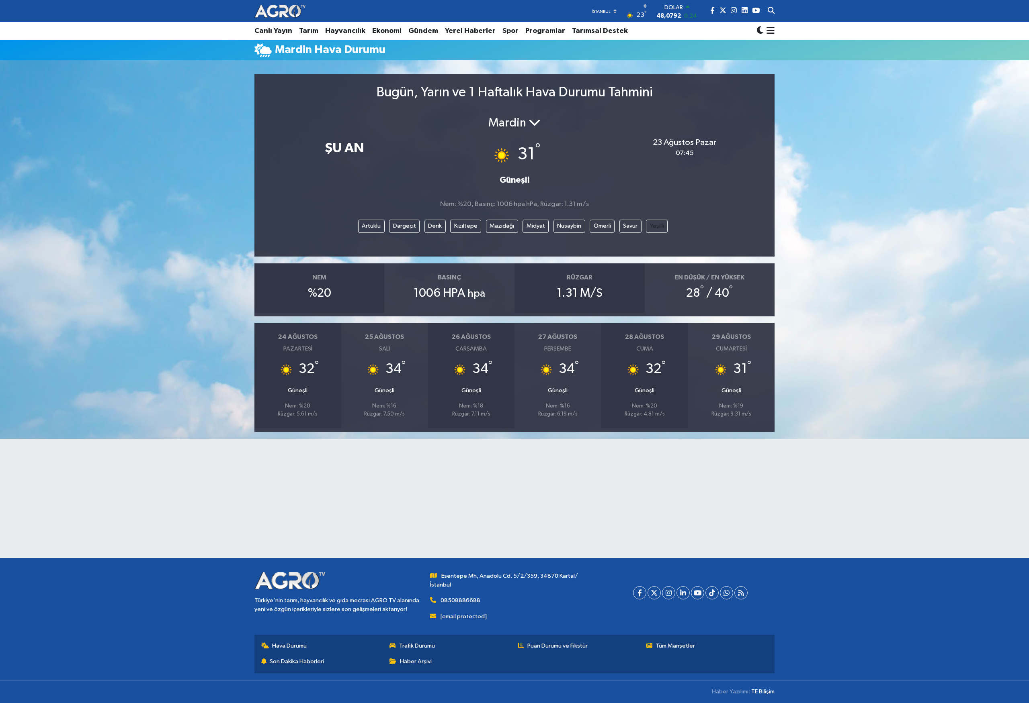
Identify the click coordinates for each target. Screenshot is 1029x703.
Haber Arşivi (416, 661)
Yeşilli (657, 226)
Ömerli (602, 226)
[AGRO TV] (279, 11)
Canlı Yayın (273, 31)
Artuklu (371, 226)
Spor (510, 31)
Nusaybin (569, 226)
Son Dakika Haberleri (297, 661)
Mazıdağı (502, 226)
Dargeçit (404, 226)
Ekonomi (387, 31)
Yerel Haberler (470, 31)
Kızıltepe (466, 226)
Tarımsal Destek (600, 31)
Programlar (545, 31)
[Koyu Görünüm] (760, 31)
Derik (435, 226)
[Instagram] (668, 592)
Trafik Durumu (417, 646)
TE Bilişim (763, 692)
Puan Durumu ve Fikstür (557, 646)
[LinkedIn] (683, 592)
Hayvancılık (345, 31)
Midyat (536, 226)
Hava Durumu (289, 646)
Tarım (308, 31)
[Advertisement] (514, 502)
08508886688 (460, 600)
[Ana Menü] (769, 31)
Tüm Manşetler (675, 646)
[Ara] (771, 11)
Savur (630, 226)
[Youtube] (697, 592)
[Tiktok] (712, 592)
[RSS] (741, 592)
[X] (654, 592)
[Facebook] (639, 592)
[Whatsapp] (726, 592)
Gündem (423, 31)
